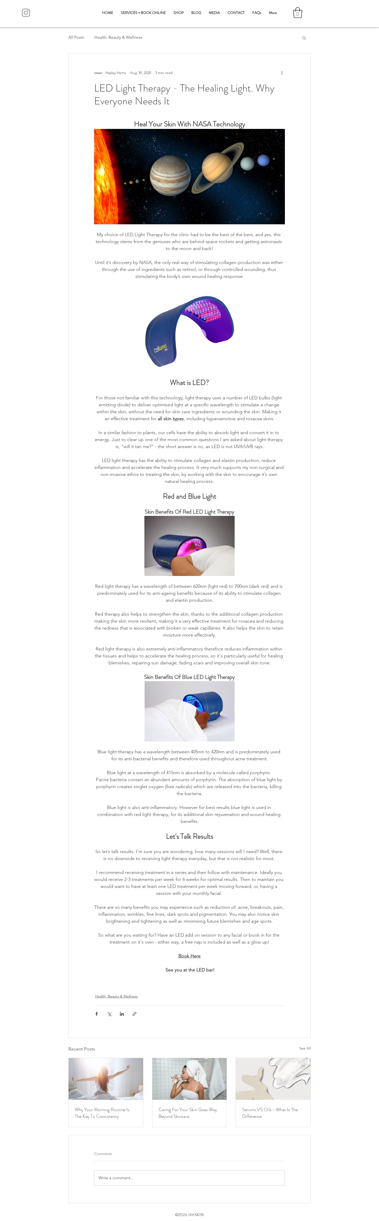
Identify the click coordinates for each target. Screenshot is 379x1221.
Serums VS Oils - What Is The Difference (270, 1113)
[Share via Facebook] (96, 1013)
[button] (297, 12)
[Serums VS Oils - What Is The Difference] (273, 1079)
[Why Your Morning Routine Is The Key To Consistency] (106, 1079)
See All (305, 1048)
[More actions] (282, 73)
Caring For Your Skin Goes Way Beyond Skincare (188, 1113)
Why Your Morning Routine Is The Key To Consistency (102, 1113)
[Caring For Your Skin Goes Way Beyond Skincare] (189, 1079)
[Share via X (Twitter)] (109, 1013)
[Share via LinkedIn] (121, 1013)
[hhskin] (25, 12)
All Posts (76, 37)
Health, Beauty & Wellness (118, 37)
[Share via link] (134, 1013)
